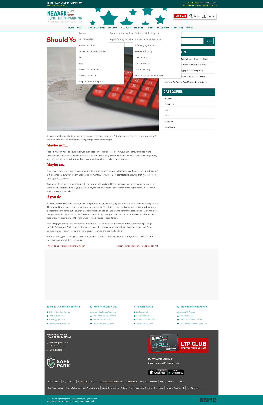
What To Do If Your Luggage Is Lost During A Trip (184, 70)
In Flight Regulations (144, 315)
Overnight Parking (143, 51)
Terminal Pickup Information (64, 2)
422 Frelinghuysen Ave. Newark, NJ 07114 (199, 5)
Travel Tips (169, 121)
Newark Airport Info (88, 75)
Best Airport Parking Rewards (123, 33)
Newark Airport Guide (89, 69)
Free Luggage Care (57, 319)
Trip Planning (170, 127)
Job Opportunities (87, 45)
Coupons (126, 27)
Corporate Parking (72, 388)
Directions (177, 27)
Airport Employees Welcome (104, 312)
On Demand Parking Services (104, 315)
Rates (151, 27)
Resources (158, 388)
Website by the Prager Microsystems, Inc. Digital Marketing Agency (69, 401)
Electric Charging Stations (103, 323)
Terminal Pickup (143, 69)
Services (138, 27)
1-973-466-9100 (193, 3)
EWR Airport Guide (187, 315)
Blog (81, 63)
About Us (168, 98)
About (80, 27)
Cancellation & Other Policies (92, 51)
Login (197, 16)
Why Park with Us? (105, 307)
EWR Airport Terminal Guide (191, 319)
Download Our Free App (56, 5)
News (167, 115)
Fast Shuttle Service (57, 315)
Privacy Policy (87, 399)
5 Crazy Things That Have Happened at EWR (137, 245)
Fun (166, 110)
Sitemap (96, 399)
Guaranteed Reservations (59, 323)
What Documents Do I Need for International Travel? (186, 64)
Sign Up (210, 16)
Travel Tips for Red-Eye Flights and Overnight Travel (186, 59)
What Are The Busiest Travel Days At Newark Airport (186, 82)
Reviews (82, 33)
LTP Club (112, 27)
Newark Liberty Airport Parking (114, 388)
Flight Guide (145, 307)
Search (209, 41)
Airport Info (169, 104)
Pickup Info (163, 27)
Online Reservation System (140, 388)
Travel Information (194, 307)
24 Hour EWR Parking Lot (147, 33)
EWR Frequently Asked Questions (193, 323)
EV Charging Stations (145, 45)
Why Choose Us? (86, 39)
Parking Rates (132, 381)
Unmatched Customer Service (149, 75)
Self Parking (141, 57)
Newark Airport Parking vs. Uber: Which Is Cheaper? (185, 76)
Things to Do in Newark (175, 388)
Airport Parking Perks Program (124, 39)
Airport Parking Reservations (148, 39)
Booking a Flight (142, 312)
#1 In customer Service (65, 307)
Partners (79, 399)
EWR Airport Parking (91, 388)
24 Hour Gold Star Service (59, 312)
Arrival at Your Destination (146, 319)
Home (71, 27)
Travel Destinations (194, 388)
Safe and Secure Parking (103, 319)
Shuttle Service (142, 63)
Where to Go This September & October (66, 245)
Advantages (83, 381)
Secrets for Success (144, 323)
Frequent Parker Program (91, 81)
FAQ (80, 57)
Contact (190, 27)
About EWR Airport (187, 312)
